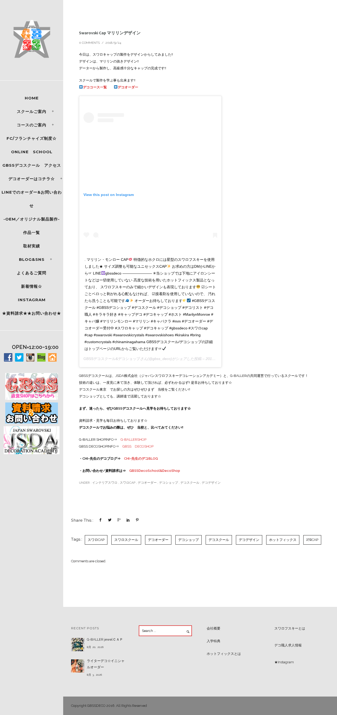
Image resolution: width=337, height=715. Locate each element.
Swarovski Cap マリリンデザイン (110, 32)
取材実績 (31, 245)
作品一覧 (31, 232)
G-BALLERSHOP (133, 440)
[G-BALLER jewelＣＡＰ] (77, 644)
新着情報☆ (31, 286)
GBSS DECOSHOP (137, 446)
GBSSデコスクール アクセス (31, 165)
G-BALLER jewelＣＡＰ (105, 639)
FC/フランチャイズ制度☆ (32, 138)
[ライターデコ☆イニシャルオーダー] (77, 666)
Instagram (32, 299)
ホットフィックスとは (224, 654)
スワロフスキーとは (289, 628)
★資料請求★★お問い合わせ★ (31, 313)
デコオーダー (128, 87)
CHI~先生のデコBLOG (141, 458)
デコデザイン (211, 482)
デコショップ (168, 482)
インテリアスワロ (104, 482)
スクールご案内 (31, 111)
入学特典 (213, 641)
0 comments (89, 43)
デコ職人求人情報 (288, 645)
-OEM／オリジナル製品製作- (31, 219)
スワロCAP (127, 482)
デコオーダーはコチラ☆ (31, 178)
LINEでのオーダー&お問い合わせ (32, 199)
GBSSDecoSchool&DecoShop (154, 471)
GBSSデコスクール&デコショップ (111, 359)
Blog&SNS (31, 259)
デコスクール (189, 482)
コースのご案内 (31, 124)
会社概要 (213, 628)
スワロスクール (126, 540)
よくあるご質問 (31, 272)
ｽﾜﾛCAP (312, 540)
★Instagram (284, 662)
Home (32, 97)
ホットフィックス (282, 540)
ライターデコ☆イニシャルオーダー (106, 664)
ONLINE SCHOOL (31, 151)
